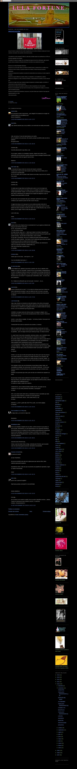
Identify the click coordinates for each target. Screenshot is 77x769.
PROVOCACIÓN (14, 31)
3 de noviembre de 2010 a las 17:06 (23, 297)
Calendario (58, 410)
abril (59, 741)
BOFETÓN (60, 720)
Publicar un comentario (13, 509)
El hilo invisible (60, 280)
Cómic (56, 418)
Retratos (57, 470)
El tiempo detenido (61, 271)
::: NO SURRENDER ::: (62, 359)
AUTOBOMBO (61, 701)
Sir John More (14, 266)
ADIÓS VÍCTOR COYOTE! (63, 108)
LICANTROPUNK (61, 190)
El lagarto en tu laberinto (60, 330)
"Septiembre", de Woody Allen (64, 193)
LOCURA (60, 716)
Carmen (13, 111)
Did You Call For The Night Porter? (64, 208)
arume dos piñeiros (62, 288)
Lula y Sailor (58, 451)
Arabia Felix (64, 322)
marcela (13, 287)
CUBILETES (61, 690)
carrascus (13, 254)
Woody (57, 486)
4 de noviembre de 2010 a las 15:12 (23, 420)
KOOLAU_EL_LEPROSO (62, 175)
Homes (57, 435)
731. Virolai (64, 157)
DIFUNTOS (61, 725)
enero (59, 747)
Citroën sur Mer (59, 416)
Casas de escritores (60, 412)
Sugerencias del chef (60, 476)
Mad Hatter (13, 166)
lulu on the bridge (61, 263)
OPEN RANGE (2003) (63, 132)
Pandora (57, 466)
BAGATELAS (61, 710)
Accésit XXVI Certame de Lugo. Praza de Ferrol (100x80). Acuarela (62, 123)
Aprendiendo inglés (60, 400)
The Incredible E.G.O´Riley (17, 410)
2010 (58, 683)
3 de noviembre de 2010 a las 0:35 (22, 262)
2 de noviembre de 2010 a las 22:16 (23, 218)
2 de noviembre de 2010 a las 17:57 (23, 119)
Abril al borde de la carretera (61, 348)
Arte (56, 402)
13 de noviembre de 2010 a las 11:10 (23, 505)
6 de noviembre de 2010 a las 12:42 (23, 493)
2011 (58, 681)
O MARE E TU (61, 707)
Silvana (57, 474)
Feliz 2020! (64, 223)
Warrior (63, 361)
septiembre (61, 730)
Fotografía (57, 429)
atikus (12, 478)
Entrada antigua (47, 511)
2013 (58, 677)
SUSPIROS (61, 718)
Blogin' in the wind (61, 304)
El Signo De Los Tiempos (61, 205)
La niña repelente (59, 443)
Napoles (57, 461)
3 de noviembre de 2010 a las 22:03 (23, 406)
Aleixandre (57, 396)
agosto (60, 732)
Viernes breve (58, 482)
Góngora (57, 431)
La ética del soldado (61, 355)
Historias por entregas (60, 433)
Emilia (56, 424)
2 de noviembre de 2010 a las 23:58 (23, 250)
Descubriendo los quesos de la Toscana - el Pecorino (62, 243)
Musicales (57, 459)
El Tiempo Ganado (61, 296)
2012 (58, 679)
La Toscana (60, 239)
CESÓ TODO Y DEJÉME (60, 156)
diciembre (60, 685)
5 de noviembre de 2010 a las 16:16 (23, 474)
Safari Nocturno (61, 214)
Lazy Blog (59, 137)
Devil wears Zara (61, 230)
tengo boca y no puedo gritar (61, 374)
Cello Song (64, 98)
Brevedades (58, 408)
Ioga (56, 439)
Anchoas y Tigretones (59, 370)
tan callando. (60, 354)
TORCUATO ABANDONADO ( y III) (63, 693)
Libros (56, 445)
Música (57, 457)
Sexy (56, 472)
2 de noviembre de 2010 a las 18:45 (23, 143)
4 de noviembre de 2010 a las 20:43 (23, 448)
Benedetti (57, 404)
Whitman (57, 484)
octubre (60, 727)
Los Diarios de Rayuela (60, 181)
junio (59, 736)
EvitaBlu (59, 372)
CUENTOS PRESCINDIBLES (61, 339)
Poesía (57, 468)
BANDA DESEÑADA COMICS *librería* (62, 97)
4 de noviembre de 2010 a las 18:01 (23, 437)
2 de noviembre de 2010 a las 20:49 (23, 162)
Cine (56, 414)
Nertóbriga (63, 273)
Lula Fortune (38, 7)
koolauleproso (14, 424)
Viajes (56, 480)
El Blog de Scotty (61, 313)
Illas (56, 437)
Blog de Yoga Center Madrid (62, 199)
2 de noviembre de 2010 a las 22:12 (23, 178)
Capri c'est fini (60, 321)
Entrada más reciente (13, 511)
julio (59, 734)
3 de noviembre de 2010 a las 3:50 (22, 283)
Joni (62, 281)
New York (57, 462)
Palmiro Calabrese (59, 464)
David (12, 123)
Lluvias (57, 447)
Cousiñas (57, 420)
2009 (58, 750)
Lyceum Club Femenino (60, 249)
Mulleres (57, 455)
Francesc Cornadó (15, 452)
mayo (59, 738)
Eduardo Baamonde (62, 119)
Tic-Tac (63, 256)
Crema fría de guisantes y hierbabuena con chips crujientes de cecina (62, 141)
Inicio (31, 511)
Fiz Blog (59, 368)
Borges (57, 406)
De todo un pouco (59, 422)
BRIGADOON (60, 255)
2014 (58, 675)
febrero (60, 745)
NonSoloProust (60, 114)
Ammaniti (57, 398)
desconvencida (60, 129)
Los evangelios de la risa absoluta (62, 165)
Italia (56, 441)
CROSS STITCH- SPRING (63, 342)
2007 (58, 755)
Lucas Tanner (58, 449)
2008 (58, 752)
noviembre (61, 688)
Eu (16, 102)
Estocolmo (57, 426)
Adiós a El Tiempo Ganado (63, 299)
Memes (57, 453)
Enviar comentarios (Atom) (21, 514)
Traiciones (57, 478)
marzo (60, 743)
